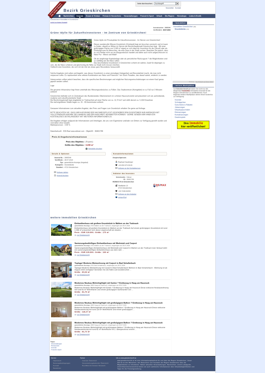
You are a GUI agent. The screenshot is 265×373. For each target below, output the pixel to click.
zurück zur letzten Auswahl (58, 22)
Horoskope (181, 16)
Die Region (169, 16)
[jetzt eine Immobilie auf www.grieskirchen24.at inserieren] (193, 128)
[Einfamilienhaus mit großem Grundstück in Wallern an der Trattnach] (61, 237)
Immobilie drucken (95, 149)
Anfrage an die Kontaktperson (129, 168)
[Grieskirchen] (57, 18)
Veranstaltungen (131, 16)
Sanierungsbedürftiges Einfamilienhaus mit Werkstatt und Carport (106, 243)
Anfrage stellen (62, 172)
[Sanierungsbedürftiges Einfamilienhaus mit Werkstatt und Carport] (61, 257)
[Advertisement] (100, 37)
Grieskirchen (54, 19)
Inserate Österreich (89, 360)
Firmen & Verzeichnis (112, 16)
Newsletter (170, 8)
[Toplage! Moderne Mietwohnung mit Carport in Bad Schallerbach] (61, 277)
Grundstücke (73, 19)
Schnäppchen (180, 102)
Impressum (57, 360)
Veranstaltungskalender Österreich (95, 363)
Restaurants (55, 346)
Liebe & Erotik (195, 16)
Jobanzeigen (180, 107)
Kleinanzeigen (180, 112)
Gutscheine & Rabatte (183, 105)
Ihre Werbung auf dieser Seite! (204, 81)
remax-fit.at (122, 197)
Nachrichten (68, 16)
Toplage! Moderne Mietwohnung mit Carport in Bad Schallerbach (105, 263)
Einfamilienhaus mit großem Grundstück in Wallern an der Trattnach (106, 223)
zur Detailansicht (83, 235)
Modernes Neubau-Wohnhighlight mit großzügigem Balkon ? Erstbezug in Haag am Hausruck (119, 303)
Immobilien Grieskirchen (183, 27)
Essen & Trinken (93, 16)
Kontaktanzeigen (181, 115)
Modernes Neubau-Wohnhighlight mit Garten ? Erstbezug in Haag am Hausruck (112, 283)
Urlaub (159, 16)
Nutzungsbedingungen (61, 363)
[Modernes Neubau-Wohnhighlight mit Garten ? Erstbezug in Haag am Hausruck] (61, 297)
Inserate (79, 16)
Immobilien (64, 19)
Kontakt (178, 8)
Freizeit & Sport (147, 16)
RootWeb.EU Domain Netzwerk (93, 365)
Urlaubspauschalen (182, 110)
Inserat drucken (62, 175)
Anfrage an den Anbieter (127, 194)
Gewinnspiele (180, 117)
